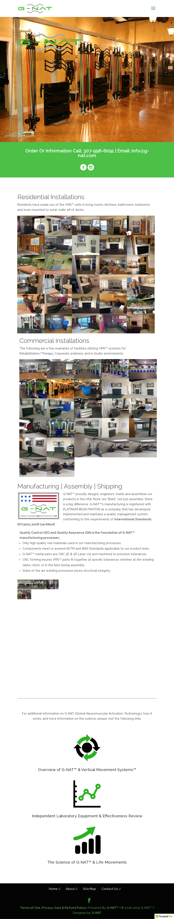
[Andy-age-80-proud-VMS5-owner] (140, 292)
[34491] (85, 273)
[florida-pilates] (115, 436)
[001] (142, 416)
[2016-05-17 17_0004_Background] (113, 253)
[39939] (140, 273)
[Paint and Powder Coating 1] (120, 617)
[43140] (113, 292)
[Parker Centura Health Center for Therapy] (33, 377)
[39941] (58, 292)
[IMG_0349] (113, 234)
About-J (71, 889)
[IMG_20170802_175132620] (140, 332)
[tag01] (142, 377)
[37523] (113, 273)
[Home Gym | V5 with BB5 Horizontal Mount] (85, 253)
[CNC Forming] (79, 617)
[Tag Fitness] (33, 397)
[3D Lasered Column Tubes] (38, 608)
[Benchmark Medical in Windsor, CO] (60, 397)
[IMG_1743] (113, 312)
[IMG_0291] (147, 588)
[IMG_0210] (51, 598)
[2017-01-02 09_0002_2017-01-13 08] (79, 608)
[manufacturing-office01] (60, 456)
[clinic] (142, 436)
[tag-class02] (115, 377)
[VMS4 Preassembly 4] (24, 627)
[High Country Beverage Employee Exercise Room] (87, 456)
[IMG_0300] (134, 588)
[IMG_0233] (106, 588)
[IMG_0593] (115, 397)
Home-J (54, 889)
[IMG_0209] (93, 598)
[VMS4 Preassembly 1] (134, 617)
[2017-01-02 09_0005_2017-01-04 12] (24, 608)
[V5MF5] (58, 234)
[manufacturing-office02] (33, 456)
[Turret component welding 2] (65, 608)
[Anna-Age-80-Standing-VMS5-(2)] (31, 312)
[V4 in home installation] (31, 234)
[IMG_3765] (140, 312)
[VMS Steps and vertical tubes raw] (120, 608)
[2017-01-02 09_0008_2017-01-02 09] (106, 608)
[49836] (31, 292)
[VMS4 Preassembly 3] (147, 617)
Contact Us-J (111, 889)
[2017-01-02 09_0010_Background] (65, 617)
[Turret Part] (147, 608)
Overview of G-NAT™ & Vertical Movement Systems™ (87, 769)
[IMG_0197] (106, 598)
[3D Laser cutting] (106, 617)
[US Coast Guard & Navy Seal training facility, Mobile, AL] (87, 416)
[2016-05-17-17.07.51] (140, 253)
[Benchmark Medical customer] (87, 397)
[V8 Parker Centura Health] (60, 377)
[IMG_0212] (93, 588)
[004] (87, 436)
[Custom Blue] (140, 234)
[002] (115, 416)
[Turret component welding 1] (51, 608)
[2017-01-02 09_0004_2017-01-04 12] (147, 598)
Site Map (89, 889)
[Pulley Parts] (134, 608)
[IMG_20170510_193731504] (85, 332)
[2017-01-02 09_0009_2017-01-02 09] (120, 598)
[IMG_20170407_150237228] (58, 332)
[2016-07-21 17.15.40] (31, 273)
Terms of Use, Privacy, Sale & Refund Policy (53, 907)
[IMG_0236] (65, 588)
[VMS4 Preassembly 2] (38, 627)
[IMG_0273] (79, 588)
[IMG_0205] (65, 598)
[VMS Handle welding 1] (24, 617)
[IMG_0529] (85, 312)
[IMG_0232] (38, 588)
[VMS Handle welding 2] (51, 617)
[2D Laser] (93, 617)
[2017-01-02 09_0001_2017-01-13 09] (93, 608)
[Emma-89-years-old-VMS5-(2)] (58, 312)
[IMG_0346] (85, 234)
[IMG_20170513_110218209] (113, 332)
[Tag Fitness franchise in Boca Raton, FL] (87, 377)
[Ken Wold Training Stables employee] (60, 416)
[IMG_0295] (24, 598)
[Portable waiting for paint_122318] (24, 588)
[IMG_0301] (120, 588)
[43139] (85, 292)
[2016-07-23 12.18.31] (58, 273)
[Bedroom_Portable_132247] (58, 253)
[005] (60, 436)
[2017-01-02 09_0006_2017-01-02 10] (134, 598)
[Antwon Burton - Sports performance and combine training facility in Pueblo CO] (142, 397)
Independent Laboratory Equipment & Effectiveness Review (87, 816)
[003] (33, 436)
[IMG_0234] (51, 588)
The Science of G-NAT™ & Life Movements (87, 862)
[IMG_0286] (38, 598)
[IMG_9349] (31, 332)
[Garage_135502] (31, 253)
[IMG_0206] (79, 598)
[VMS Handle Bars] (38, 617)
